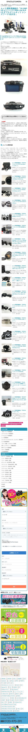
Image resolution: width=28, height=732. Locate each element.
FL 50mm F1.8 (5, 693)
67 (19, 687)
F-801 (18, 708)
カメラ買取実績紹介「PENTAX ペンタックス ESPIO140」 (19, 371)
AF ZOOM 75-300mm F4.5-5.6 (8, 695)
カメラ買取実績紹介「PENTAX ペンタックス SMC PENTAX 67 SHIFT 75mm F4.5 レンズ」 (19, 267)
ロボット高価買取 (5, 449)
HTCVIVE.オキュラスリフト (8, 685)
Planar (12, 680)
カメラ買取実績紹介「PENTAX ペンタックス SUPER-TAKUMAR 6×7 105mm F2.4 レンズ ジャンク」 (19, 254)
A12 (25, 678)
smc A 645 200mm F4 (21, 698)
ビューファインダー (18, 691)
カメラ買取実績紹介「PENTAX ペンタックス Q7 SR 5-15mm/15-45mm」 (19, 202)
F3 (9, 683)
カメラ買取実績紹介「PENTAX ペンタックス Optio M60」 (19, 359)
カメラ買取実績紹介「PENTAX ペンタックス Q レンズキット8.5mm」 (19, 306)
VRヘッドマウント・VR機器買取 (8, 445)
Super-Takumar (14, 689)
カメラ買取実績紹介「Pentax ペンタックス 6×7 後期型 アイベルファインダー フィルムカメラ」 (19, 384)
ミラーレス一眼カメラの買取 (6, 424)
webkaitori (4, 422)
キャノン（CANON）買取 (7, 456)
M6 (21, 693)
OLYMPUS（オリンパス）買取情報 (18, 4)
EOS (15, 678)
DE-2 (3, 702)
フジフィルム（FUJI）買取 (7, 468)
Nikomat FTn (4, 687)
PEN (17, 680)
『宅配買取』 (3, 136)
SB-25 (12, 698)
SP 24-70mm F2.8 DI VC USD (8, 706)
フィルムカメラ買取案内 (6, 435)
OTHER (3, 484)
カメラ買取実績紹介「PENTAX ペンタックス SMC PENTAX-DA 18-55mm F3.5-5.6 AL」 (19, 178)
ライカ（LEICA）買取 (6, 470)
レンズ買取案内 (4, 437)
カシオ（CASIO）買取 (6, 476)
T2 (6, 702)
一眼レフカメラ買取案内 (6, 431)
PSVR (17, 685)
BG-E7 (17, 693)
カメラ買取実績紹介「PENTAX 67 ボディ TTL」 (19, 411)
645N (8, 700)
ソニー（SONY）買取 (6, 460)
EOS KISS (16, 710)
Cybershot (4, 680)
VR (21, 685)
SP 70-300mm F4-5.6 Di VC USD (9, 704)
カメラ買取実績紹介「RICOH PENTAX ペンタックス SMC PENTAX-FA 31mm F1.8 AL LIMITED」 (19, 399)
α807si (13, 700)
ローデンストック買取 (6, 482)
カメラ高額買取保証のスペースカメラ (9, 715)
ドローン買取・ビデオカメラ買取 (8, 443)
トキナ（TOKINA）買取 (6, 480)
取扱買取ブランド (7, 4)
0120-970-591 (14, 721)
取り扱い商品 (4, 429)
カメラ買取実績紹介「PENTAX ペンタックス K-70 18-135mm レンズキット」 (19, 164)
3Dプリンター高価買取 (6, 447)
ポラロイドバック (5, 698)
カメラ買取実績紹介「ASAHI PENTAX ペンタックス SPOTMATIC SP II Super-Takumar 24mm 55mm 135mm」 (19, 241)
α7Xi (18, 700)
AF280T (3, 700)
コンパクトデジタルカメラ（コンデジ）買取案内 (12, 439)
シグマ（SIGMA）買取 (6, 472)
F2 (2, 683)
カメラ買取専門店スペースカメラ (14, 1)
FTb (10, 687)
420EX (10, 702)
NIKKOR (9, 678)
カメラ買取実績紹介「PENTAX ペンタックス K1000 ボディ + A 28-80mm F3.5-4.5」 (19, 215)
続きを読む (14, 171)
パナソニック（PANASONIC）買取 (9, 464)
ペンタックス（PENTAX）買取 (8, 466)
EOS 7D (12, 693)
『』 (3, 121)
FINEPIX (22, 680)
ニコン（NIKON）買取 (6, 458)
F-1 (12, 683)
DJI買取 (3, 486)
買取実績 (3, 425)
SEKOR (15, 687)
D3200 (18, 695)
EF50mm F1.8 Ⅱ (5, 689)
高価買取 (20, 678)
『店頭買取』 (3, 128)
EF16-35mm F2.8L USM (7, 710)
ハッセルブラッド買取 (6, 478)
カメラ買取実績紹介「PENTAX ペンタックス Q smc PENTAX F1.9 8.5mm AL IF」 (19, 190)
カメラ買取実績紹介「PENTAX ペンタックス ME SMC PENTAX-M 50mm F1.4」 (19, 346)
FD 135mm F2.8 (17, 702)
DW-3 (22, 700)
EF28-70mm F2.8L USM (7, 691)
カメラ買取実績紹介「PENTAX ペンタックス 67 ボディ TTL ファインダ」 (19, 333)
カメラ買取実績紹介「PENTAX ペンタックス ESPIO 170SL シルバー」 (19, 319)
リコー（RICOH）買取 (6, 474)
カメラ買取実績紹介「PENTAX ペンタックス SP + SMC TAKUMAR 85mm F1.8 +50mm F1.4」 (19, 293)
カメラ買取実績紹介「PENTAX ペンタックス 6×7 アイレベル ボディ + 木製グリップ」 (19, 279)
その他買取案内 (4, 451)
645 (5, 683)
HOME (2, 4)
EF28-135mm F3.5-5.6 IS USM (8, 708)
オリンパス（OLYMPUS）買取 (8, 462)
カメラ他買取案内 (5, 441)
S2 (22, 708)
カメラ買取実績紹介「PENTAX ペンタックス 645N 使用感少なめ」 (19, 227)
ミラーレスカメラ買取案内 (7, 433)
